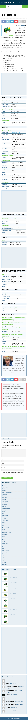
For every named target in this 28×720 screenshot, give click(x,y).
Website (3, 467)
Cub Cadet (5, 501)
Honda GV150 (12, 683)
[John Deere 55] (5, 600)
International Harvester (7, 517)
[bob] (3, 698)
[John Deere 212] (5, 621)
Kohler (3, 529)
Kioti (3, 525)
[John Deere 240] (5, 573)
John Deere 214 (13, 577)
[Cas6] (3, 695)
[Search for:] (14, 6)
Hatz (3, 511)
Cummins (4, 503)
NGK (3, 536)
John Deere (5, 520)
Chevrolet (4, 497)
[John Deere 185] (5, 584)
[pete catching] (3, 705)
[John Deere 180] (5, 595)
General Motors (6, 508)
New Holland (5, 534)
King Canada (5, 527)
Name (3, 459)
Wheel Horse (5, 560)
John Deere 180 (13, 593)
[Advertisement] (14, 83)
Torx (3, 555)
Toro (3, 553)
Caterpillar (4, 494)
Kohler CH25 (13, 711)
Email (2, 463)
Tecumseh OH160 (18, 701)
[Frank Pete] (3, 702)
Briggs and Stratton (7, 492)
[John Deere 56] (5, 589)
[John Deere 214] (5, 579)
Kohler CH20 (13, 698)
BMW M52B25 (14, 694)
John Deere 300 (13, 609)
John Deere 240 (13, 572)
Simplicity (4, 546)
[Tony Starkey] (3, 680)
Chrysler (4, 499)
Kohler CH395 (19, 704)
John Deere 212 (13, 620)
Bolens (4, 490)
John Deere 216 (13, 604)
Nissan (4, 538)
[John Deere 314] (5, 616)
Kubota (4, 531)
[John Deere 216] (5, 605)
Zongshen (4, 564)
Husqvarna (5, 515)
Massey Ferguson (6, 532)
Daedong (4, 506)
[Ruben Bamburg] (3, 691)
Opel (3, 541)
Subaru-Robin (5, 550)
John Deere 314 (13, 614)
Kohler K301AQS (16, 132)
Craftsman (4, 504)
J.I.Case (4, 518)
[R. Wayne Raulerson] (3, 687)
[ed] (3, 684)
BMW (3, 489)
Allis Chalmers (5, 487)
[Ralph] (3, 708)
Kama (3, 522)
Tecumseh (4, 552)
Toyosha (4, 557)
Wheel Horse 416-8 (20, 680)
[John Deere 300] (5, 611)
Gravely (4, 510)
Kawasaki (4, 524)
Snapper (4, 548)
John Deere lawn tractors (9, 569)
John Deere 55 (12, 598)
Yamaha (4, 562)
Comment (3, 447)
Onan (3, 539)
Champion (4, 495)
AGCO (3, 485)
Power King (5, 543)
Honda (4, 513)
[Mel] (3, 711)
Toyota (4, 559)
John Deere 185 (13, 582)
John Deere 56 (12, 588)
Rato (3, 545)
